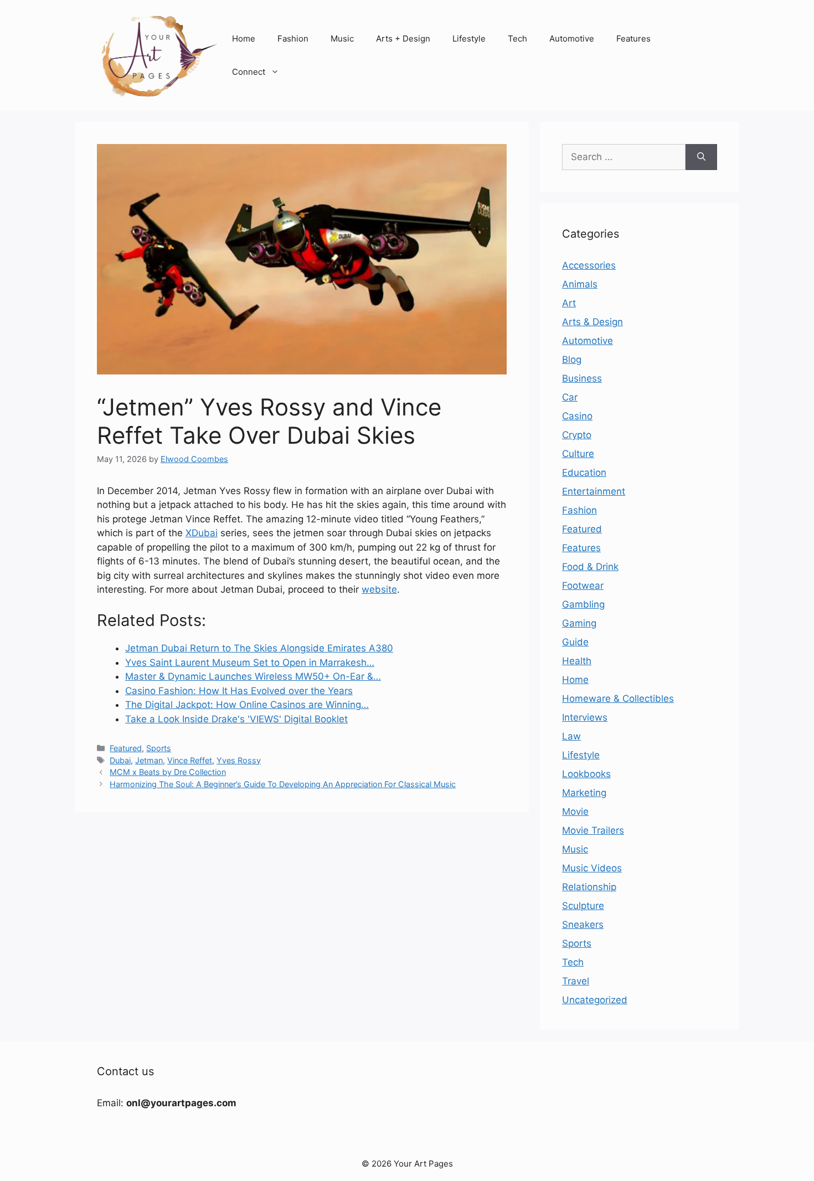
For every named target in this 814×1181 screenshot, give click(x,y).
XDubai (202, 532)
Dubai (120, 760)
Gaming (579, 623)
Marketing (584, 792)
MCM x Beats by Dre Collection (168, 772)
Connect (248, 71)
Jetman (149, 760)
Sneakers (583, 924)
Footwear (583, 585)
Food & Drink (590, 566)
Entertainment (593, 491)
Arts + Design (403, 38)
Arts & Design (592, 321)
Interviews (584, 717)
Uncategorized (594, 999)
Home (243, 38)
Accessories (589, 265)
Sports (158, 748)
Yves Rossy (239, 760)
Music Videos (592, 868)
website (379, 589)
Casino (577, 416)
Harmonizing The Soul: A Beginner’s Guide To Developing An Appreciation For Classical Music (283, 784)
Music (342, 38)
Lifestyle (469, 38)
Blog (571, 359)
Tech (517, 38)
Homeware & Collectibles (618, 698)
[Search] (701, 157)
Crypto (576, 434)
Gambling (583, 604)
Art (569, 303)
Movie (575, 811)
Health (576, 660)
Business (582, 378)
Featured (126, 748)
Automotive (571, 38)
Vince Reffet (189, 760)
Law (571, 736)
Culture (578, 453)
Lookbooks (586, 773)
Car (570, 397)
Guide (575, 642)
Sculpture (583, 905)
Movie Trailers (593, 830)
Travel (575, 981)
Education (584, 472)
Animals (579, 284)
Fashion (292, 38)
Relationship (589, 886)
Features (633, 38)
